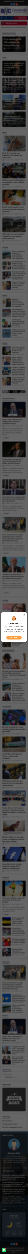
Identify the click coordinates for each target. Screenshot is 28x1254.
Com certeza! (14, 637)
